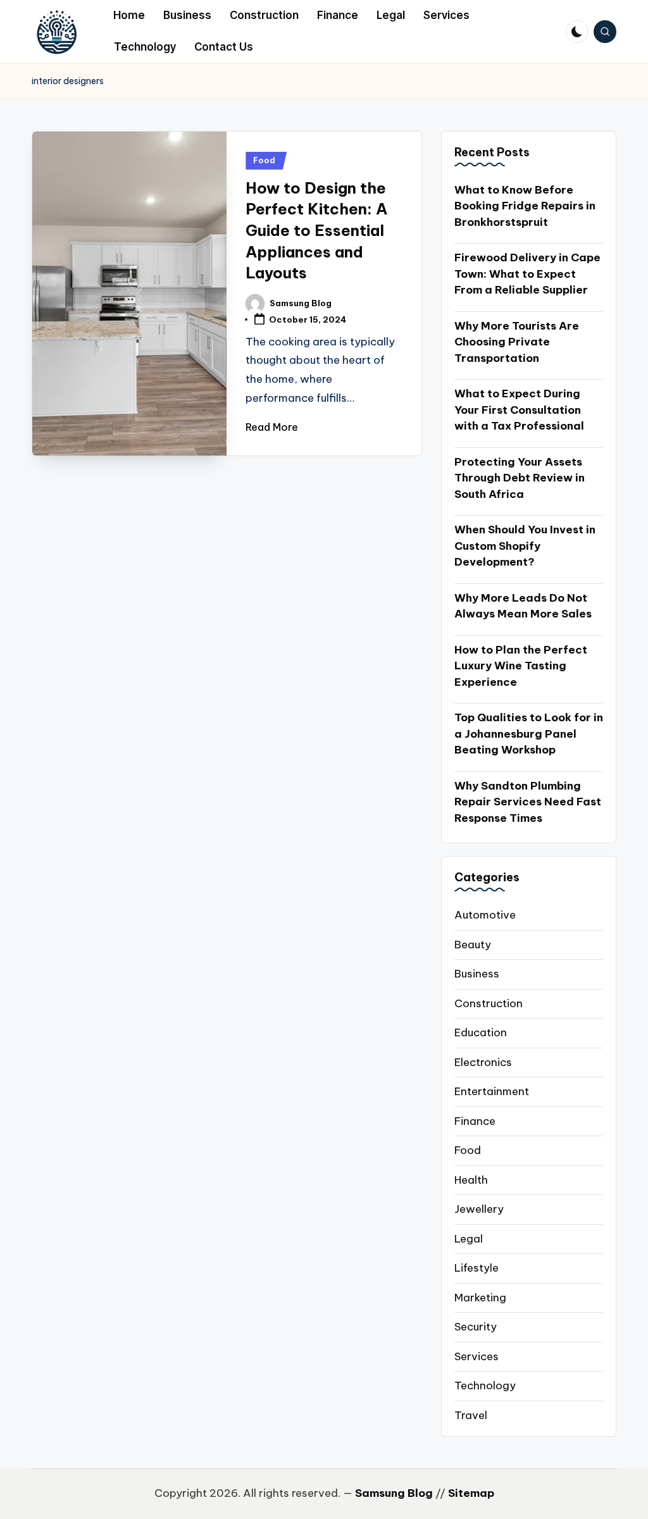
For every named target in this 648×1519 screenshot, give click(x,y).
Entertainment (491, 1091)
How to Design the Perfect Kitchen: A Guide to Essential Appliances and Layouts (316, 230)
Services (476, 1356)
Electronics (483, 1062)
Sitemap (471, 1493)
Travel (470, 1415)
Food (264, 160)
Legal (468, 1239)
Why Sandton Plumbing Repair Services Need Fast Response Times (527, 802)
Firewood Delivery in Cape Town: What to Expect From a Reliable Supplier (527, 274)
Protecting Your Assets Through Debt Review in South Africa (519, 478)
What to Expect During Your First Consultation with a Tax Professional (519, 410)
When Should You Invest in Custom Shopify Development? (524, 546)
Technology (485, 1385)
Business (476, 974)
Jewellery (479, 1209)
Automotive (485, 915)
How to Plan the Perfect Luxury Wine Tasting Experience (520, 666)
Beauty (472, 945)
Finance (474, 1121)
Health (471, 1180)
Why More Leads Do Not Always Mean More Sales (523, 606)
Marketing (480, 1298)
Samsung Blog (394, 1493)
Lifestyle (476, 1268)
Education (480, 1032)
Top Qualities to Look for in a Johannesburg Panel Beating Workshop (528, 733)
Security (475, 1327)
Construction (488, 1003)
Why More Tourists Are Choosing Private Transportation (516, 342)
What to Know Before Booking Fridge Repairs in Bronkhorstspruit (524, 206)
